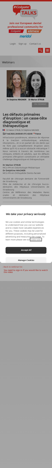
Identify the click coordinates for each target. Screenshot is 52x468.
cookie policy (35, 239)
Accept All (26, 250)
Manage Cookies (26, 260)
